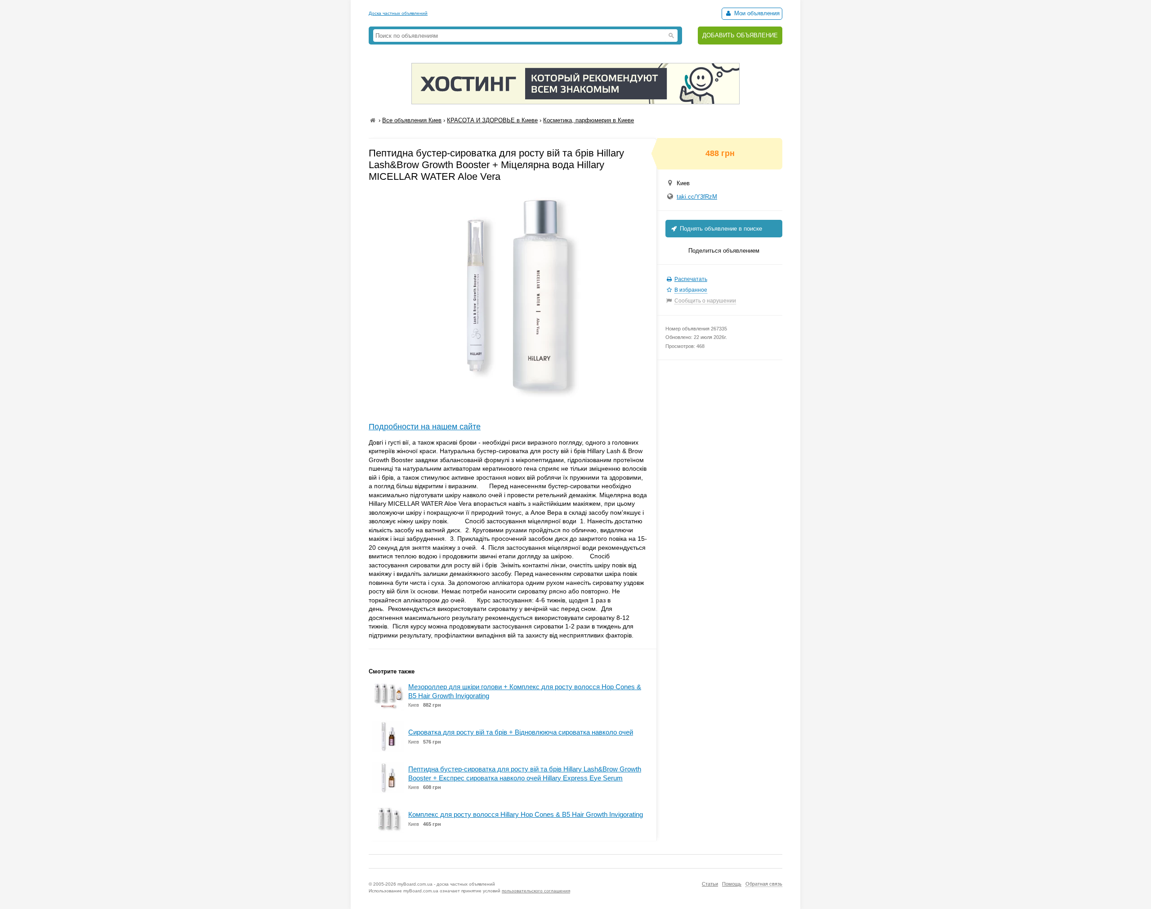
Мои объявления (756, 13)
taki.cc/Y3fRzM (697, 196)
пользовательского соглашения (536, 890)
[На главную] (373, 120)
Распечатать (690, 279)
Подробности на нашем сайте (425, 426)
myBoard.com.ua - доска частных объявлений (446, 884)
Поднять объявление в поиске (720, 228)
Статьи (710, 884)
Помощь (731, 884)
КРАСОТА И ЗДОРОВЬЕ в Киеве (492, 120)
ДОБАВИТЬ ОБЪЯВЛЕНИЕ (740, 35)
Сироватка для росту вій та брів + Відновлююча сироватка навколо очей (520, 732)
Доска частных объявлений (398, 13)
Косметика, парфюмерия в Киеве (588, 120)
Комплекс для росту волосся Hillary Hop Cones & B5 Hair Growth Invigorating (525, 814)
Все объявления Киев (412, 120)
